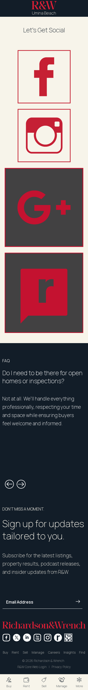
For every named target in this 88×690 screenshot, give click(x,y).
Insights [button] (70, 652)
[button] (9, 682)
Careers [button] (54, 652)
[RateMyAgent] (58, 638)
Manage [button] (38, 652)
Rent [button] (15, 652)
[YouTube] (37, 638)
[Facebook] (6, 638)
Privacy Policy (61, 667)
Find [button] (82, 652)
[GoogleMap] (68, 638)
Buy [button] (5, 652)
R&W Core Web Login (32, 667)
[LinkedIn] (27, 638)
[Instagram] (48, 638)
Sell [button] (25, 652)
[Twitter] (17, 638)
